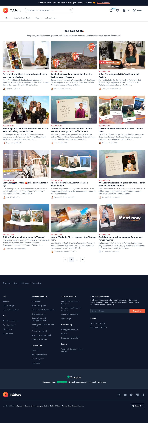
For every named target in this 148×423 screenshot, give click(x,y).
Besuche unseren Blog (11, 321)
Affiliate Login (66, 319)
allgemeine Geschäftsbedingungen (29, 406)
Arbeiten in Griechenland (41, 335)
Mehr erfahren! (103, 3)
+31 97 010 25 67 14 (97, 323)
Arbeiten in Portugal (39, 331)
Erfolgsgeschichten (39, 314)
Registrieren (137, 311)
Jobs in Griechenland (11, 310)
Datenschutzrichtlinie (52, 406)
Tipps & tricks (8, 333)
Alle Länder (36, 301)
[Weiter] (82, 259)
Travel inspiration (9, 325)
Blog (15, 283)
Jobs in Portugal (9, 306)
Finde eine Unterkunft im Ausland (44, 310)
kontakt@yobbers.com (98, 327)
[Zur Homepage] (12, 394)
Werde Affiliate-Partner (69, 314)
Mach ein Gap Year (39, 306)
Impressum (36, 363)
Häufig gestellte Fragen (69, 330)
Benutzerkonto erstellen (70, 338)
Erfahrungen (25, 283)
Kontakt (64, 334)
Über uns (35, 350)
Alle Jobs (6, 301)
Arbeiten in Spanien (39, 339)
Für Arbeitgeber (38, 359)
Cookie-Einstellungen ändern (73, 406)
